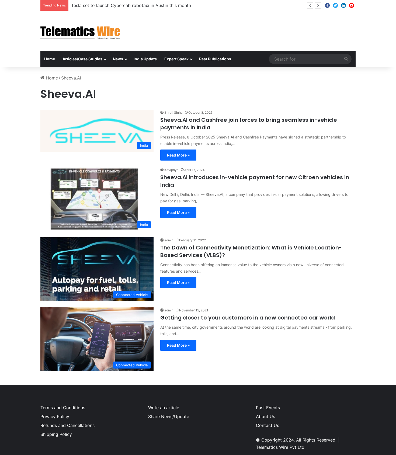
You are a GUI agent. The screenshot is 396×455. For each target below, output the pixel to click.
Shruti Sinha (173, 112)
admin (168, 240)
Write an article (163, 407)
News (118, 59)
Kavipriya (171, 170)
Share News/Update (168, 416)
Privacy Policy (54, 416)
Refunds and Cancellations (67, 425)
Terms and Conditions (62, 407)
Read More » (178, 155)
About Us (265, 416)
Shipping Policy (56, 434)
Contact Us (267, 425)
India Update (145, 59)
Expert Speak (176, 59)
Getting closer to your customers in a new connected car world (247, 317)
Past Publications (215, 59)
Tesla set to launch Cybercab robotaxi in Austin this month (131, 5)
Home (49, 59)
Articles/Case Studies (82, 59)
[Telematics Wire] (80, 31)
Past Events (268, 407)
